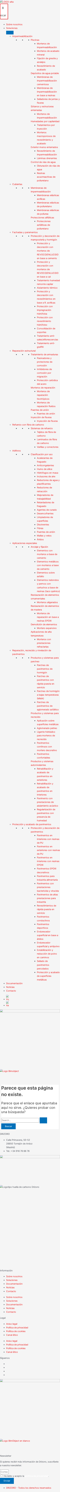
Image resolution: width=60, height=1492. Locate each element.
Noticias (10, 1287)
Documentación (14, 1283)
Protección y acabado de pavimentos (31, 824)
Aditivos (16, 450)
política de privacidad (36, 1476)
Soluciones (12, 1280)
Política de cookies (16, 1331)
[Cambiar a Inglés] (33, 998)
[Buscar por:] (24, 1120)
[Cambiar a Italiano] (33, 1004)
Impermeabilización (22, 36)
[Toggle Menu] (10, 32)
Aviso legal (11, 1324)
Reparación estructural (24, 350)
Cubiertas (17, 184)
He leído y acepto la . (26, 1476)
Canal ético (12, 1335)
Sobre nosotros (14, 1276)
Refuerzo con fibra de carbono (28, 424)
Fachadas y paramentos (25, 232)
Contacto (11, 1291)
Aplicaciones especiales (24, 543)
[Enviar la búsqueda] (43, 1120)
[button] (33, 28)
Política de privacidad (17, 1327)
